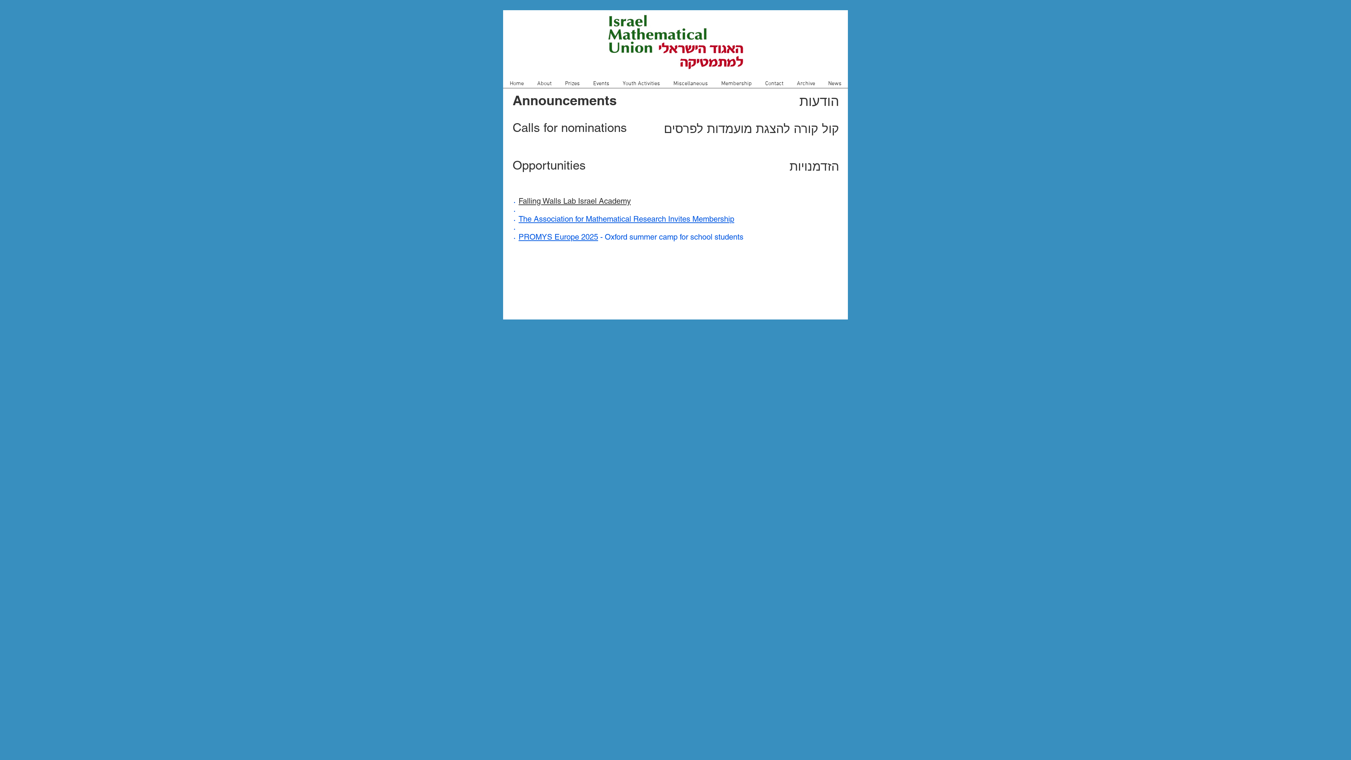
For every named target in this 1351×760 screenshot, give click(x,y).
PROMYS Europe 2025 (558, 237)
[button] (544, 86)
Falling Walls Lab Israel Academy (575, 201)
